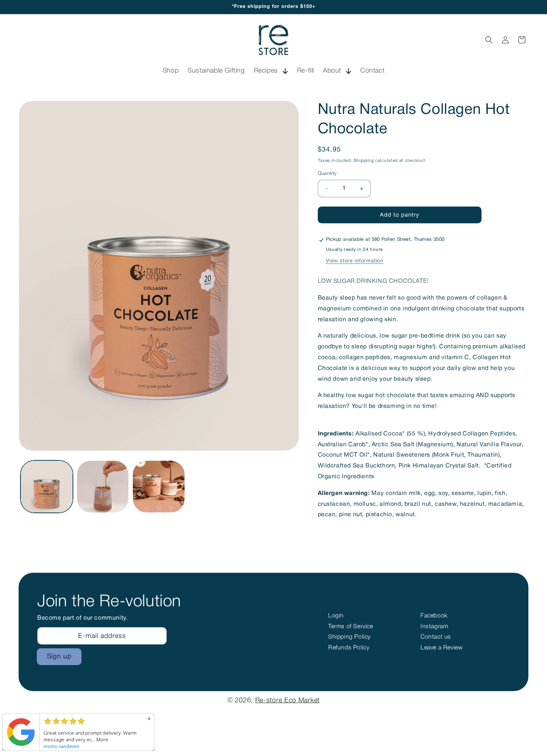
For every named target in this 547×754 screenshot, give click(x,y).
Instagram (434, 626)
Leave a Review (441, 648)
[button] (270, 71)
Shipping (364, 161)
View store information (355, 261)
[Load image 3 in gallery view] (158, 486)
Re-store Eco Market (287, 700)
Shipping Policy (349, 637)
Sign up (59, 656)
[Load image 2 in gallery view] (103, 486)
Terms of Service (350, 626)
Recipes (266, 71)
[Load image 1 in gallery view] (46, 486)
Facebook (434, 616)
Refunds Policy (348, 648)
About (332, 71)
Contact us (435, 637)
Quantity (327, 174)
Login (336, 616)
